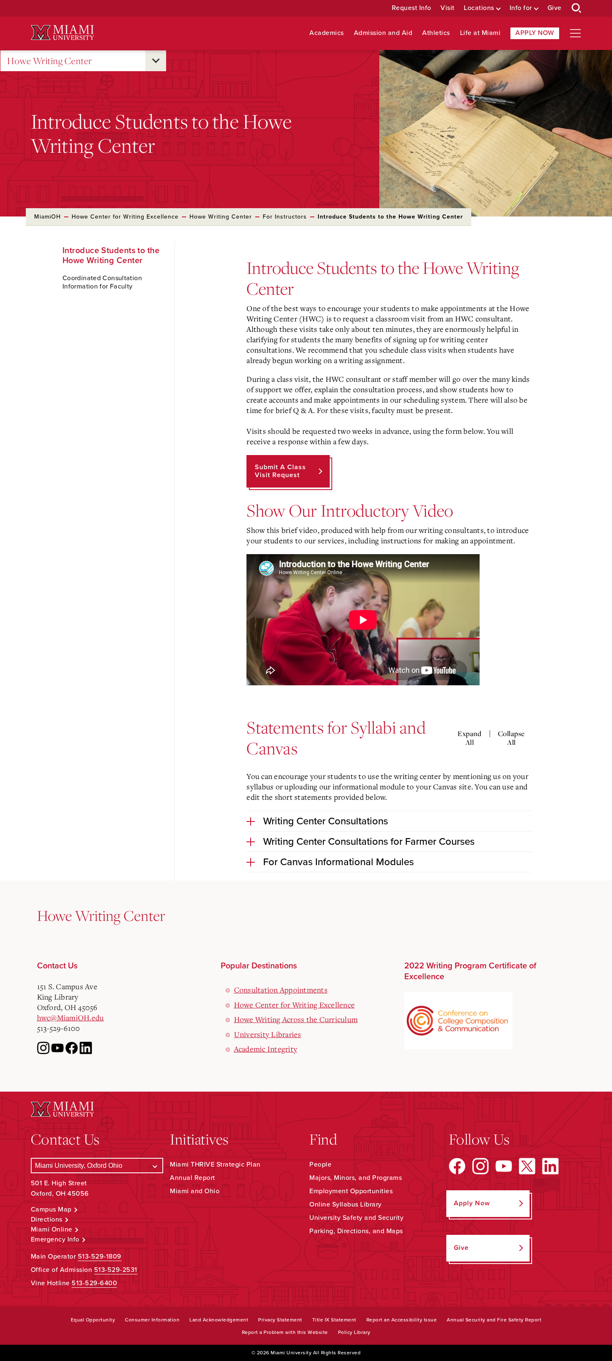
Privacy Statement (280, 1320)
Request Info (411, 8)
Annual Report (192, 1178)
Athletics (436, 33)
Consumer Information (152, 1320)
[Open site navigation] (575, 33)
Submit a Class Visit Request (280, 471)
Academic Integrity (266, 1049)
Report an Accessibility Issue (401, 1320)
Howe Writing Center (49, 61)
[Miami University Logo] (62, 32)
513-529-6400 (94, 1283)
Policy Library (354, 1332)
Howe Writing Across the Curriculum (296, 1019)
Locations (479, 8)
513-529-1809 (100, 1256)
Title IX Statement (334, 1320)
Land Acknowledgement (218, 1320)
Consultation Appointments (281, 990)
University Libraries (267, 1034)
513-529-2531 (115, 1270)
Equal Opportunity (93, 1320)
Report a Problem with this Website (285, 1332)
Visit (447, 8)
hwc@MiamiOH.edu (70, 1018)
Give (554, 8)
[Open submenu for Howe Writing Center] (155, 60)
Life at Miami (480, 33)
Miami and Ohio (194, 1191)
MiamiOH (47, 216)
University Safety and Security (356, 1218)
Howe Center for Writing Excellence (125, 216)
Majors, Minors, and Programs (355, 1178)
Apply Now (534, 33)
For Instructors (285, 216)
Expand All (469, 738)
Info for (521, 8)
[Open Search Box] (577, 8)
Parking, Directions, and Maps (356, 1231)
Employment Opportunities (351, 1191)
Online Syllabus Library (345, 1204)
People (320, 1164)
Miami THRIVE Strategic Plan (215, 1164)
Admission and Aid (383, 33)
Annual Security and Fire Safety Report (494, 1320)
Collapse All (511, 738)
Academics (326, 33)
